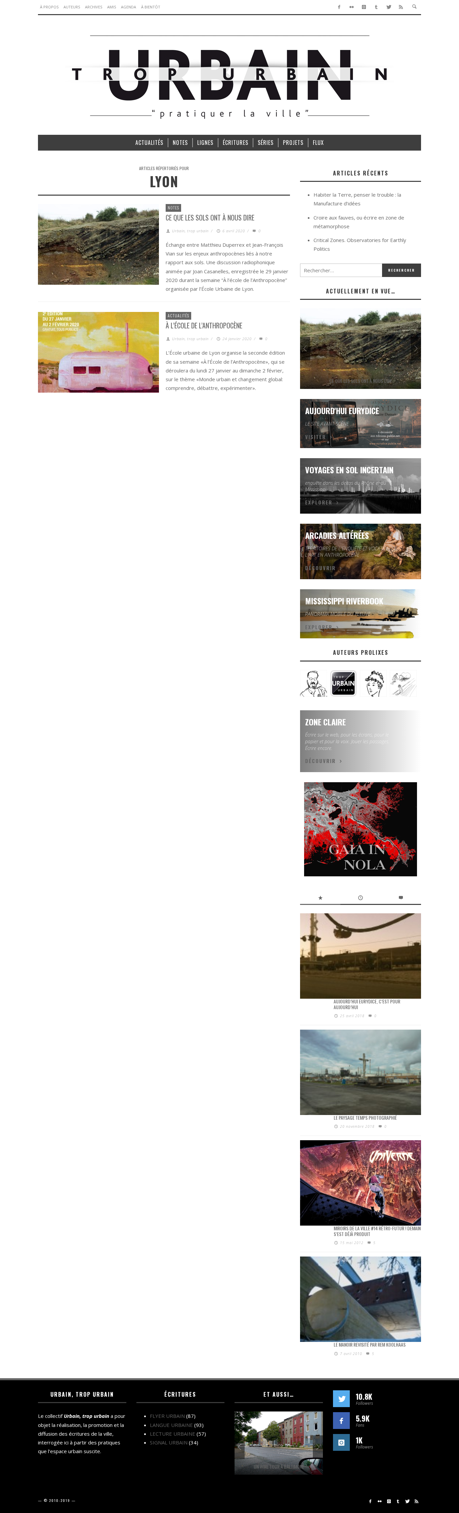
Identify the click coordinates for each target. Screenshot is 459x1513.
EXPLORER (318, 502)
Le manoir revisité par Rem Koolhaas (370, 1344)
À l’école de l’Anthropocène (204, 325)
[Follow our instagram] (341, 1442)
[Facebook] (339, 7)
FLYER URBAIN (167, 1415)
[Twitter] (388, 7)
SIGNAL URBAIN (168, 1442)
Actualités (178, 315)
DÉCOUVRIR (320, 567)
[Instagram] (364, 7)
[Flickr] (351, 7)
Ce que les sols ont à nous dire (210, 217)
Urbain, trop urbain (190, 230)
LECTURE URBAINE (172, 1433)
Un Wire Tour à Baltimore (279, 1466)
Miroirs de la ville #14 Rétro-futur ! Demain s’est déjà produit (377, 1231)
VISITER (315, 436)
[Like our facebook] (341, 1420)
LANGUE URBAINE (171, 1425)
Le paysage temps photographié (365, 1117)
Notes (173, 207)
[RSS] (401, 7)
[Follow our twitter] (341, 1398)
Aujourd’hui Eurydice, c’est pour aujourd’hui (367, 1004)
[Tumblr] (376, 7)
